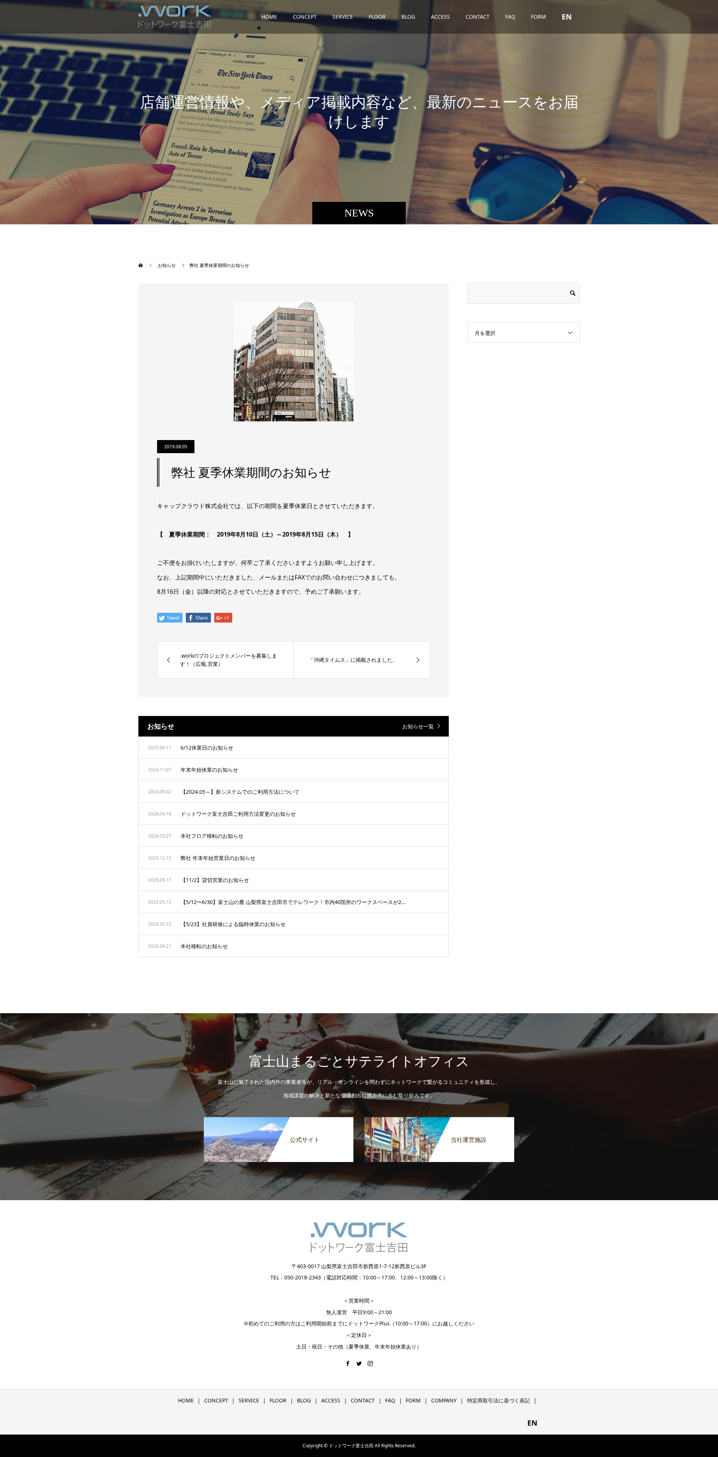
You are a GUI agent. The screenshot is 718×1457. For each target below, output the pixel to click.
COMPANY (444, 1400)
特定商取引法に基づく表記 (498, 1400)
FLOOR (377, 16)
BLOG (408, 16)
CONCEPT (305, 16)
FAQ (510, 16)
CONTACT (478, 16)
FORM (538, 16)
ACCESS (440, 16)
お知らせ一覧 (418, 726)
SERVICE (342, 16)
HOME (269, 16)
